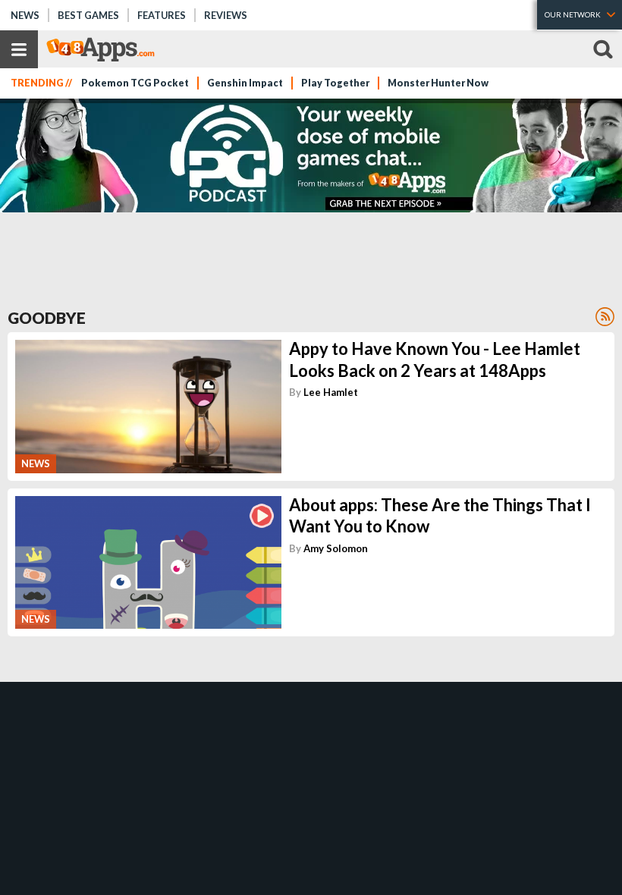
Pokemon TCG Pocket (135, 83)
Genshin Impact (245, 83)
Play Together (335, 83)
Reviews (225, 15)
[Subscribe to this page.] (605, 317)
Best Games (88, 15)
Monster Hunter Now (438, 83)
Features (161, 15)
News (25, 15)
